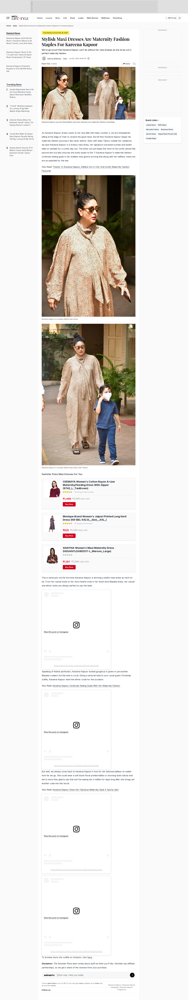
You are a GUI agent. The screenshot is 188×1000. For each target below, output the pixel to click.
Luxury (49, 18)
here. (89, 957)
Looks (81, 18)
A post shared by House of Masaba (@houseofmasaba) (76, 665)
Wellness (105, 18)
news (81, 983)
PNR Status (162, 125)
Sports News (151, 134)
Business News (167, 129)
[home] (20, 16)
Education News (152, 129)
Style (72, 18)
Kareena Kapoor (114, 985)
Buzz (58, 18)
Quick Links (151, 120)
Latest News (52, 983)
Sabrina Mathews (54, 58)
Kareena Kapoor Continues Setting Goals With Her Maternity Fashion (86, 685)
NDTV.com (172, 18)
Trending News (14, 84)
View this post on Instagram (56, 632)
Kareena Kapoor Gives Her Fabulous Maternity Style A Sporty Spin (86, 789)
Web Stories (92, 18)
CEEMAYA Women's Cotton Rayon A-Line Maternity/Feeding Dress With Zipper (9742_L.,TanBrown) (89, 485)
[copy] (134, 64)
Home (39, 18)
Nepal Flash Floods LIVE (167, 134)
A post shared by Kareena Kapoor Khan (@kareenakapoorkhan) (76, 869)
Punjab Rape (151, 138)
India (97, 983)
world (53, 986)
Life (65, 18)
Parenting (117, 18)
